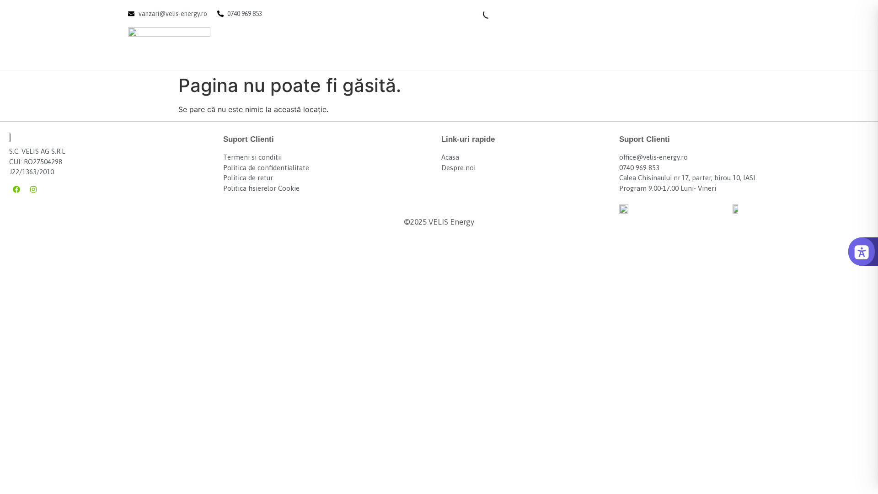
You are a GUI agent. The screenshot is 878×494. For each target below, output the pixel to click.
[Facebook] (16, 189)
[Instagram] (33, 189)
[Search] (480, 14)
